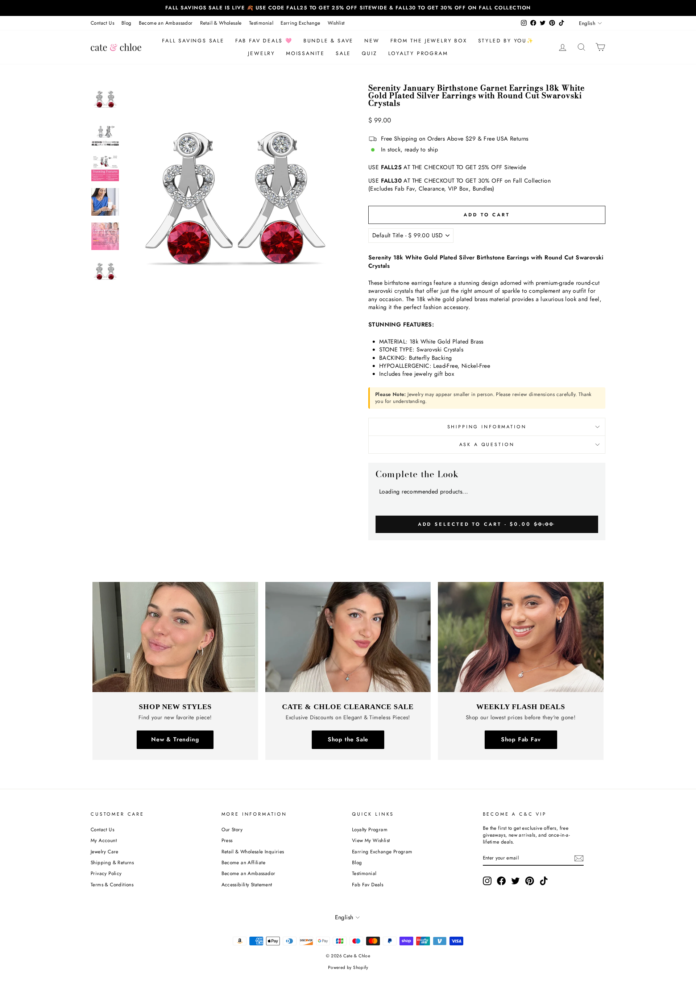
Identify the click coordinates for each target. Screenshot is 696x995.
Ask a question (487, 444)
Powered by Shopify (348, 967)
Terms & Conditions (112, 884)
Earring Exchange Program (382, 851)
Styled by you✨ (506, 40)
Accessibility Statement (246, 884)
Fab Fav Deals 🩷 (264, 40)
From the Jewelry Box (428, 40)
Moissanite (305, 53)
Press (227, 840)
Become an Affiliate (243, 862)
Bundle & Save (328, 40)
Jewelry (261, 53)
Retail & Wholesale (221, 22)
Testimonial (261, 22)
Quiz (369, 53)
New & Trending (175, 739)
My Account (104, 840)
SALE (343, 53)
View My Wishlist (371, 840)
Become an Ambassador (166, 22)
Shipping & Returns (112, 862)
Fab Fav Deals (367, 884)
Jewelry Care (105, 851)
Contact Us (102, 22)
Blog (126, 22)
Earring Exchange (300, 22)
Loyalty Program (418, 53)
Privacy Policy (106, 873)
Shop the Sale (348, 739)
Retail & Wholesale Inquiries (252, 851)
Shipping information (487, 426)
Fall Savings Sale (193, 40)
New (371, 40)
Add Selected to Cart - (486, 524)
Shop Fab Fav (521, 739)
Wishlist (336, 22)
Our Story (232, 829)
